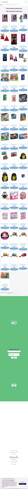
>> (19, 293)
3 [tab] (12, 44)
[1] (10, 293)
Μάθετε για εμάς (14, 459)
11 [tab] (16, 44)
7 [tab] (14, 44)
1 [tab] (4, 24)
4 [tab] (5, 24)
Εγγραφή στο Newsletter (14, 349)
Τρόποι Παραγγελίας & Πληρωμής (14, 452)
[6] (14, 293)
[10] (18, 293)
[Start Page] (5, 2)
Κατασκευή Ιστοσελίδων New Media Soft (14, 488)
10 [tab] (25, 41)
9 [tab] (15, 44)
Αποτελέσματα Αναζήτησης (14, 8)
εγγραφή (14, 357)
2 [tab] (4, 24)
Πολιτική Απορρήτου (14, 462)
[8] (16, 293)
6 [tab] (15, 24)
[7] (15, 293)
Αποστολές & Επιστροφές (14, 450)
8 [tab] (24, 41)
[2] (11, 293)
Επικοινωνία (5, 4)
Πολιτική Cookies (12, 480)
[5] (13, 293)
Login (1, 5)
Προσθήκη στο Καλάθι (5, 30)
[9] (17, 293)
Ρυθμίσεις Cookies (14, 464)
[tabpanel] (5, 18)
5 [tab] (14, 24)
